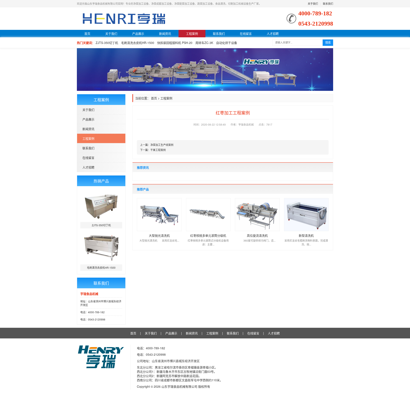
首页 (87, 33)
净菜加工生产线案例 (161, 145)
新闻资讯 (165, 33)
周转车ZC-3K (204, 43)
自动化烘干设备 (226, 43)
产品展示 (138, 33)
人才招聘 (273, 33)
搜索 (328, 42)
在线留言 (246, 33)
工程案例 (192, 33)
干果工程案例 (158, 150)
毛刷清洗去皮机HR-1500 (137, 43)
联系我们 (328, 3)
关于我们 (313, 3)
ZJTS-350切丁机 (107, 43)
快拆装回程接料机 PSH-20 (174, 43)
